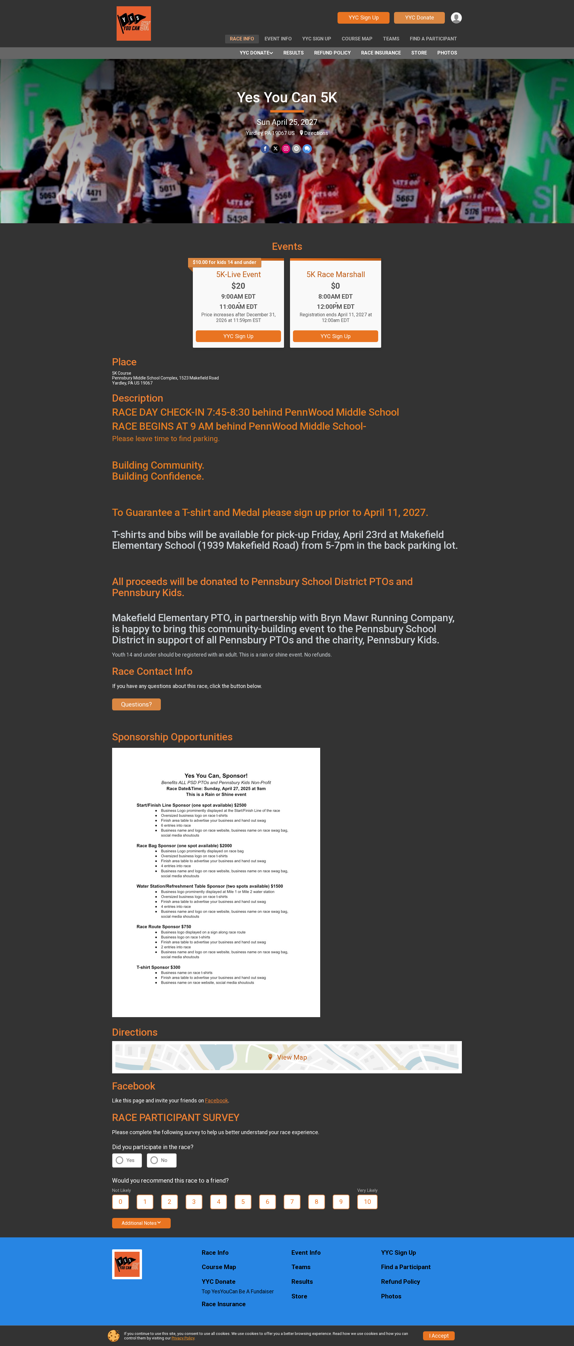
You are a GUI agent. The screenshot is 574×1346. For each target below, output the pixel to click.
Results (293, 53)
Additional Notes (139, 1223)
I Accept (439, 1336)
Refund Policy (332, 53)
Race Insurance (381, 53)
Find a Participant (433, 39)
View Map (292, 1057)
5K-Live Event (238, 274)
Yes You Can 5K (287, 97)
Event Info (278, 39)
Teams (391, 39)
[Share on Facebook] (265, 148)
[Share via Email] (296, 148)
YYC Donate (419, 17)
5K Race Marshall (335, 274)
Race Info (242, 39)
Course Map (357, 39)
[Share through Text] (307, 148)
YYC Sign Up (364, 17)
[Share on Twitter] (275, 148)
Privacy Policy (183, 1338)
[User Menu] (456, 17)
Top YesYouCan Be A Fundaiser (238, 1292)
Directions (316, 133)
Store (419, 53)
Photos (447, 53)
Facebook (216, 1101)
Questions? (136, 704)
